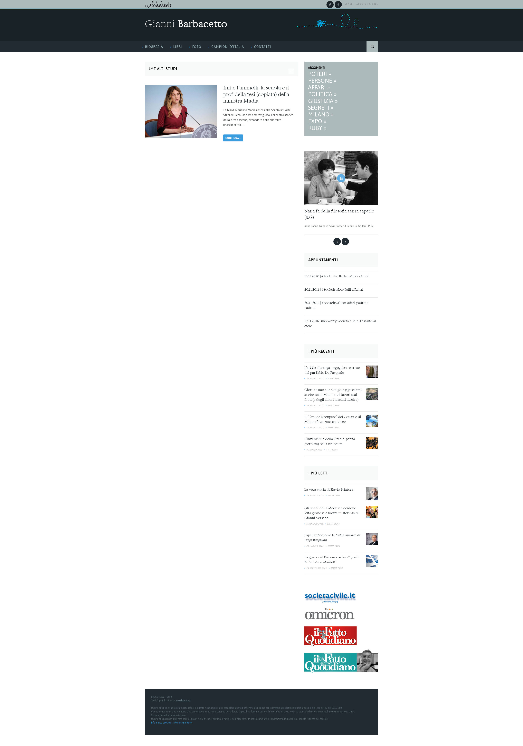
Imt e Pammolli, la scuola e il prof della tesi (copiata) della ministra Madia (256, 95)
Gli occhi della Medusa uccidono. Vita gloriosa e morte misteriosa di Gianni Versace (331, 511)
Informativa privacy (182, 720)
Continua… (233, 138)
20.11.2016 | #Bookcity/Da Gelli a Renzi (333, 288)
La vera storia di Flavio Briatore (328, 488)
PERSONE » (322, 80)
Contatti (262, 47)
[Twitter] (330, 4)
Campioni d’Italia (227, 47)
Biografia (154, 47)
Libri (177, 47)
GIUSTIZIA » (323, 101)
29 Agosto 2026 (315, 377)
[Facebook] (338, 4)
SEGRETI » (320, 107)
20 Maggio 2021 (315, 544)
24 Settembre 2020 (316, 566)
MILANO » (321, 114)
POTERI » (319, 74)
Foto (196, 47)
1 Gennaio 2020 (314, 522)
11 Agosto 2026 (315, 426)
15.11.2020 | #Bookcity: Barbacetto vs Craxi (337, 275)
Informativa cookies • (162, 720)
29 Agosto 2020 (315, 493)
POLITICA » (322, 94)
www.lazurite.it (183, 698)
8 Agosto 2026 (314, 448)
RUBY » (317, 128)
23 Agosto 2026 (315, 404)
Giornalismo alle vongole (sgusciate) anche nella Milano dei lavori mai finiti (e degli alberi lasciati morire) (333, 393)
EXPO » (317, 121)
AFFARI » (319, 87)
